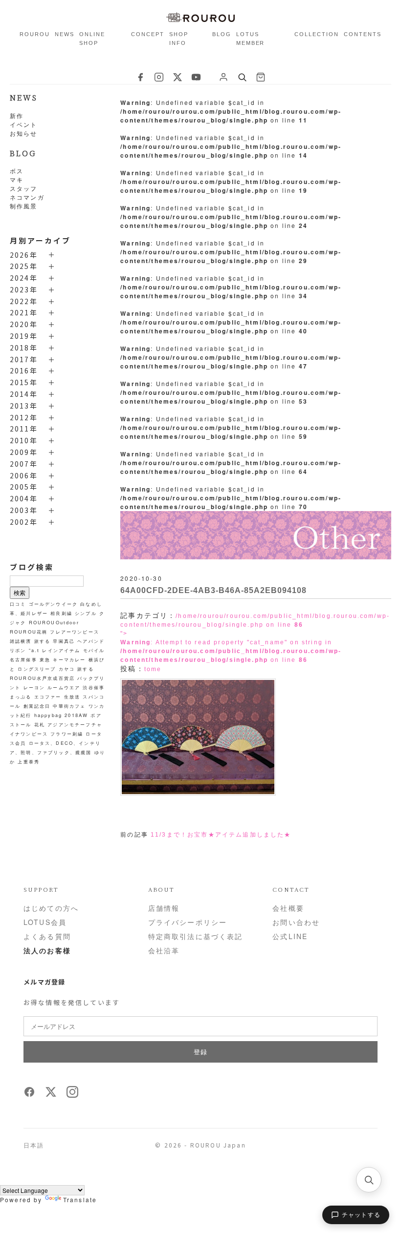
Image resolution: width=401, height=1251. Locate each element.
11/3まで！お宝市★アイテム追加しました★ (221, 834)
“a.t (34, 650)
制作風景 (24, 206)
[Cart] (261, 77)
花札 (39, 724)
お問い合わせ (296, 922)
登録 (200, 1051)
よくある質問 (47, 936)
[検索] (368, 1179)
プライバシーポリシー (187, 922)
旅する (42, 640)
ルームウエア (63, 687)
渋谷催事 (94, 687)
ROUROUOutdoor (54, 622)
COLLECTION (316, 34)
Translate (80, 1199)
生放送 (72, 696)
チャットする (361, 1214)
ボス (16, 170)
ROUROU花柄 (28, 631)
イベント (24, 124)
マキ (16, 179)
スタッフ (24, 188)
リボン (18, 650)
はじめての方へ (51, 908)
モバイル (94, 650)
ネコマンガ (27, 197)
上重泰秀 (29, 761)
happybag (48, 715)
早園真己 (64, 640)
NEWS (64, 34)
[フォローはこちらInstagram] (72, 1095)
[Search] (242, 77)
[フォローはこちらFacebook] (29, 1095)
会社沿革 (164, 950)
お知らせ (24, 133)
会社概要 (288, 908)
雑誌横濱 (21, 640)
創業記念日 (37, 705)
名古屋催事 (23, 659)
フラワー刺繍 (66, 733)
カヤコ (67, 668)
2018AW (76, 715)
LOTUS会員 (45, 922)
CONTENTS (362, 34)
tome (153, 669)
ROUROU (35, 34)
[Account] (223, 77)
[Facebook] (140, 77)
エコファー (48, 696)
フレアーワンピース (74, 631)
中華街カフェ (69, 705)
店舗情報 (164, 908)
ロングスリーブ (37, 668)
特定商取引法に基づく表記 (195, 936)
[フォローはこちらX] (51, 1095)
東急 (45, 659)
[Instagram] (159, 77)
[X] (177, 77)
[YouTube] (196, 77)
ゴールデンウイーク (53, 603)
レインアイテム (61, 650)
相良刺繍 (61, 613)
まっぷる (21, 696)
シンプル (86, 613)
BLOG (221, 34)
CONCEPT (147, 34)
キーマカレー (69, 659)
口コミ (18, 603)
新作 (16, 115)
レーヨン (34, 687)
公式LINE (290, 936)
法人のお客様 (47, 950)
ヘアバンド (91, 640)
